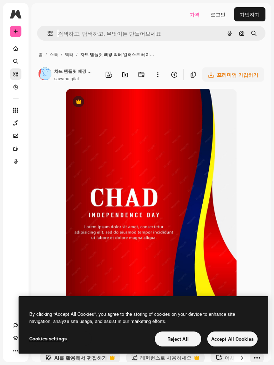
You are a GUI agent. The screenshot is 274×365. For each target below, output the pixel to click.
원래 (106, 102)
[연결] (15, 325)
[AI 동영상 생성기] (15, 148)
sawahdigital (66, 78)
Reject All (178, 338)
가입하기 (250, 14)
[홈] (15, 48)
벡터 (69, 54)
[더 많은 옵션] (158, 74)
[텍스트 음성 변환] (15, 161)
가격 (195, 14)
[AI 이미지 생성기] (15, 136)
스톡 (54, 54)
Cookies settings (48, 338)
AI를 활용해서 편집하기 (76, 359)
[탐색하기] (15, 87)
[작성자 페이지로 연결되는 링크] (45, 74)
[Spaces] (15, 123)
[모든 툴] (15, 110)
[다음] (241, 357)
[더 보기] (15, 350)
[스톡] (15, 74)
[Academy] (15, 338)
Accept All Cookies (232, 338)
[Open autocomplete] (47, 33)
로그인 (217, 14)
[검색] (15, 61)
